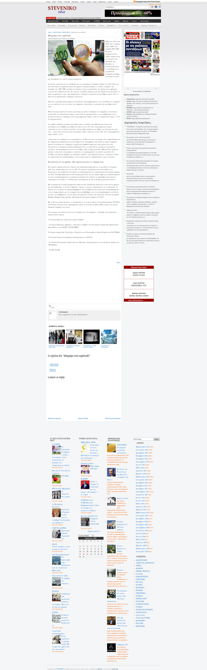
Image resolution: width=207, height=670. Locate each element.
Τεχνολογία (72, 25)
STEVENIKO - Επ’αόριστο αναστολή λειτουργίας (142, 127)
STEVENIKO (60, 669)
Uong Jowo (115, 669)
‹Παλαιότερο (54, 365)
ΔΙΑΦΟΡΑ (139, 568)
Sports (110, 2)
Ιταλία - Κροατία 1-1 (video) (121, 548)
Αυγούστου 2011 (142, 494)
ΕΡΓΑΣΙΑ (139, 582)
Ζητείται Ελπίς (122, 498)
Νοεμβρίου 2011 (142, 486)
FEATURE (139, 623)
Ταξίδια (101, 25)
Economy (67, 2)
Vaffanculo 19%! (131, 210)
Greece (54, 2)
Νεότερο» (53, 371)
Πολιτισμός (51, 25)
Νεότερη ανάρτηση (54, 418)
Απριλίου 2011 (141, 506)
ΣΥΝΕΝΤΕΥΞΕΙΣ (142, 604)
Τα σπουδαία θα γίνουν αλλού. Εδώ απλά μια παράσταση (117, 596)
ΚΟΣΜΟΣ (139, 590)
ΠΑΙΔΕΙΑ (139, 596)
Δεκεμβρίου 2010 (142, 518)
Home (48, 2)
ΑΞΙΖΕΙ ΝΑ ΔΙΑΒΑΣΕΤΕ (145, 563)
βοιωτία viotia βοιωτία (89, 516)
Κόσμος (125, 21)
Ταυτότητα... (130, 174)
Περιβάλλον (111, 25)
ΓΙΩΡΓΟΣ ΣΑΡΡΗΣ (59, 528)
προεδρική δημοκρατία (60, 554)
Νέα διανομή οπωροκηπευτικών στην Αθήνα (140, 187)
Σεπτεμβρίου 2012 (142, 462)
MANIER (55, 591)
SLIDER (97, 21)
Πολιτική (75, 21)
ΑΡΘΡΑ (138, 565)
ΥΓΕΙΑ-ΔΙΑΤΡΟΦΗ (143, 618)
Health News (102, 2)
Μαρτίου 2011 (141, 509)
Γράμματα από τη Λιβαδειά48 (94, 521)
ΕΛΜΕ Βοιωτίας (87, 500)
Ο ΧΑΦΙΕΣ (56, 444)
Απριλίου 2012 (141, 471)
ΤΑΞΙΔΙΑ (139, 607)
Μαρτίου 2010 (141, 545)
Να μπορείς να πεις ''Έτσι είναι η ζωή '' (70, 18)
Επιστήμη (61, 25)
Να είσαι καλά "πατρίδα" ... (147, 99)
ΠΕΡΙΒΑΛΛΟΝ (141, 598)
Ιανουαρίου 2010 (142, 551)
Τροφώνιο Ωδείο (87, 463)
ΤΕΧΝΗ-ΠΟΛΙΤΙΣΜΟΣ (144, 609)
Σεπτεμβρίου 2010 (142, 527)
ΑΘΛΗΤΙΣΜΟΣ (141, 560)
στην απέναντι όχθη (59, 575)
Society (82, 2)
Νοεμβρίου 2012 (142, 456)
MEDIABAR (66, 32)
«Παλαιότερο (54, 364)
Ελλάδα (65, 21)
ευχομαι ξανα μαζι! (142, 112)
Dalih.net (99, 669)
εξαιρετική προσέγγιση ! (142, 118)
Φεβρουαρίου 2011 (143, 512)
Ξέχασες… (121, 570)
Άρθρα (116, 21)
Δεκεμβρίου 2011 (142, 483)
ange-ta (54, 544)
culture (116, 2)
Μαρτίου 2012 (141, 474)
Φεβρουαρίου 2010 (143, 548)
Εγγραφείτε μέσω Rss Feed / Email (147, 2)
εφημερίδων (147, 91)
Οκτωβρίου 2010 (142, 524)
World (95, 2)
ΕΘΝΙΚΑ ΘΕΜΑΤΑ (143, 571)
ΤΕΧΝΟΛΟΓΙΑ (141, 612)
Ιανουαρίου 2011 (142, 515)
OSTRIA (55, 612)
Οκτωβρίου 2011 (142, 488)
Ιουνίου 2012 (140, 465)
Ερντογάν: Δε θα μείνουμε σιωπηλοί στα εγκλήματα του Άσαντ (118, 474)
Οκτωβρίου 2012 (142, 459)
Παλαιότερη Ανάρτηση (112, 418)
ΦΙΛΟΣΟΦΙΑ (140, 620)
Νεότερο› (53, 369)
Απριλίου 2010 (141, 542)
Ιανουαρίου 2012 (142, 480)
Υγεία (134, 21)
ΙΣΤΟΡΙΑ (139, 585)
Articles (89, 2)
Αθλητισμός (144, 21)
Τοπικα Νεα (140, 615)
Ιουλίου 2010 (140, 533)
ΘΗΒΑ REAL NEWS (88, 442)
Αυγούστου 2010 (142, 530)
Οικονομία (86, 21)
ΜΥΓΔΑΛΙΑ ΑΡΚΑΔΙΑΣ (61, 488)
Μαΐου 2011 (140, 503)
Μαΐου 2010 (140, 539)
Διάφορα (135, 25)
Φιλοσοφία (92, 25)
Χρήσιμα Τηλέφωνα (148, 25)
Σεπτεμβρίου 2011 (142, 491)
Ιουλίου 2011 (140, 497)
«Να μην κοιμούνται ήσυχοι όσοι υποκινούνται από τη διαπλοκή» (117, 623)
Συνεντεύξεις (124, 25)
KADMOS (84, 479)
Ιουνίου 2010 (140, 536)
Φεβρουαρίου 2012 (143, 477)
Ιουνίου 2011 (140, 500)
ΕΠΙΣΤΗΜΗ (140, 579)
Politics (60, 2)
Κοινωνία (107, 21)
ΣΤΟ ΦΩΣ (65, 476)
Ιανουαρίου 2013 (142, 450)
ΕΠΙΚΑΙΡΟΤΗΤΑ (142, 576)
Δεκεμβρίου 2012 (142, 453)
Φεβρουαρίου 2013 (143, 447)
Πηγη (118, 262)
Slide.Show (75, 2)
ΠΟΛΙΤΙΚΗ (140, 601)
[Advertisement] (90, 427)
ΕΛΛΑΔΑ (139, 574)
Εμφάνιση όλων (94, 531)
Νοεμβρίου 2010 (142, 521)
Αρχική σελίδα (83, 418)
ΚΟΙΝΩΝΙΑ (140, 587)
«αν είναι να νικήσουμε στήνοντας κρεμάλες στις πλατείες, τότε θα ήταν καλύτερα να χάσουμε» (142, 103)
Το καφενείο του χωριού (65, 494)
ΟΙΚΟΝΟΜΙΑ (57, 32)
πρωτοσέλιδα (138, 91)
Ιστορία (82, 25)
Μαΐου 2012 (140, 468)
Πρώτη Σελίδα (53, 21)
